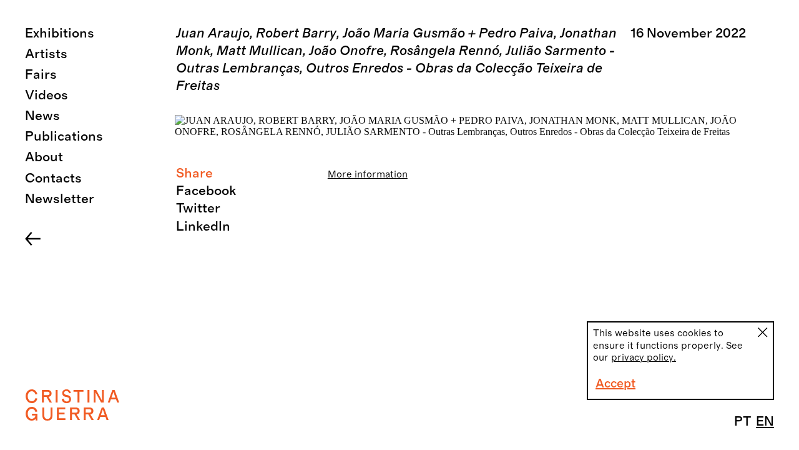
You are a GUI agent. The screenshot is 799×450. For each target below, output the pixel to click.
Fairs (41, 74)
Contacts (53, 178)
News (42, 115)
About (44, 157)
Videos (46, 95)
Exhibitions (59, 33)
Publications (64, 136)
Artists (46, 54)
